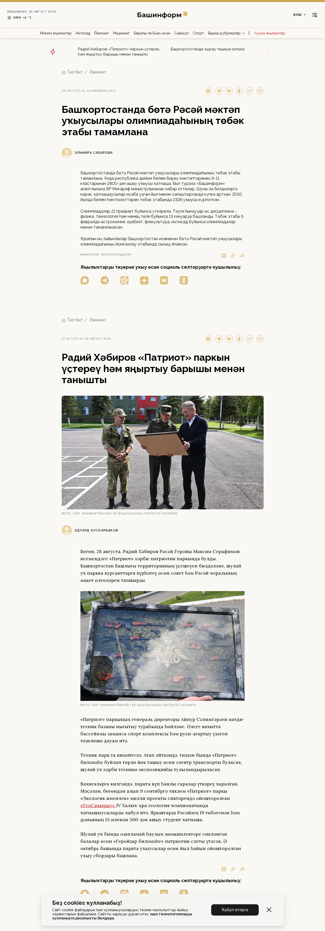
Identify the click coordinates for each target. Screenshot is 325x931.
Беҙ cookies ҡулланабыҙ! (87, 903)
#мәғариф (89, 254)
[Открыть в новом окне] (84, 280)
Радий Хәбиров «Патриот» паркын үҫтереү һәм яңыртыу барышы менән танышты (119, 52)
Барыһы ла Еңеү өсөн (152, 33)
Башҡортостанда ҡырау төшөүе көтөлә (208, 49)
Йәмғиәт (101, 33)
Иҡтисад (83, 33)
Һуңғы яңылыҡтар (270, 33)
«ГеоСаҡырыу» (98, 805)
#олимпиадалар (116, 254)
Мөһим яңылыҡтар (56, 33)
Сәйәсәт (181, 33)
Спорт (198, 33)
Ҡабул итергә (234, 910)
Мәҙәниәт (121, 33)
